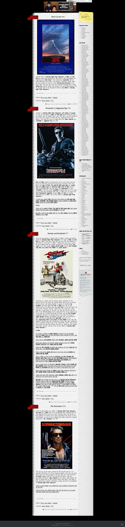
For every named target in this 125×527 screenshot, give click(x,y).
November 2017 (85, 110)
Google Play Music (86, 32)
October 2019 (85, 84)
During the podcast (42, 199)
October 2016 (85, 125)
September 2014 (85, 154)
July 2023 (84, 57)
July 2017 (84, 115)
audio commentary (86, 184)
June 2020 (84, 75)
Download (55, 97)
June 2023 (84, 58)
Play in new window (46, 97)
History (83, 201)
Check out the (40, 208)
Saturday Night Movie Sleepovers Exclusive (86, 214)
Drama (83, 195)
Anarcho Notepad (62, 525)
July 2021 (84, 68)
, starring (70, 213)
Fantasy (66, 229)
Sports (83, 220)
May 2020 (84, 76)
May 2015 (84, 144)
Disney (83, 194)
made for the (56, 213)
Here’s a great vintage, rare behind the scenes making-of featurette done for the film (56, 486)
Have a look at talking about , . (56, 340)
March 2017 (84, 119)
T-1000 (46, 214)
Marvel (83, 208)
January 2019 (84, 94)
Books (60, 229)
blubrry (83, 34)
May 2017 (84, 117)
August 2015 (84, 141)
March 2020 (84, 78)
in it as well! (61, 210)
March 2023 (84, 61)
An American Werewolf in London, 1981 (85, 290)
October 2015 (85, 139)
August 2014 (84, 155)
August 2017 (84, 113)
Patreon (83, 27)
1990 (68, 199)
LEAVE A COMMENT (73, 104)
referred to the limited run (58, 199)
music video (67, 208)
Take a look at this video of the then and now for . (55, 353)
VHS (62, 213)
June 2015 (84, 143)
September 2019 (85, 85)
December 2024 (85, 47)
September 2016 (85, 126)
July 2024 (84, 50)
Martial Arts (84, 207)
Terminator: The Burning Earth (48, 201)
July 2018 (84, 101)
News (83, 211)
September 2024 (85, 49)
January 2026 (84, 45)
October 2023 (85, 56)
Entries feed (84, 251)
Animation (84, 182)
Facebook (84, 29)
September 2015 (85, 140)
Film (83, 198)
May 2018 (84, 103)
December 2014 (85, 150)
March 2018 (84, 105)
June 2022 (84, 66)
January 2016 (84, 135)
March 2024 (84, 53)
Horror (63, 509)
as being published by (63, 201)
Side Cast (84, 218)
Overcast (84, 35)
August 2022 (84, 65)
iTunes (83, 31)
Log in (83, 250)
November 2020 (85, 69)
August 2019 (84, 86)
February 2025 (85, 46)
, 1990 (85, 234)
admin (83, 235)
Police (83, 212)
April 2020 (84, 77)
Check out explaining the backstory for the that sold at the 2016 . (56, 348)
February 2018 (85, 107)
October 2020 (85, 70)
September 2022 (85, 64)
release (66, 213)
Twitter (83, 30)
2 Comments (74, 229)
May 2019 (84, 89)
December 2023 (85, 55)
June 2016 (84, 129)
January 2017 (84, 121)
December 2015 (85, 136)
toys (83, 224)
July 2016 (84, 128)
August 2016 (84, 127)
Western (83, 226)
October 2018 (85, 97)
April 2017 (84, 118)
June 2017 (84, 116)
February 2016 (85, 134)
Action (53, 229)
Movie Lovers (85, 209)
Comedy (63, 104)
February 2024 (85, 54)
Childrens (57, 104)
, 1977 (58, 233)
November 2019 (85, 83)
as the (42, 214)
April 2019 (84, 91)
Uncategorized (85, 225)
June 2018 (84, 102)
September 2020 (85, 71)
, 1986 (58, 17)
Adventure (53, 104)
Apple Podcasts (46, 100)
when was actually (44, 202)
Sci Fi (67, 104)
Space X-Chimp (70, 525)
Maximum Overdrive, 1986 (86, 171)
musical (83, 210)
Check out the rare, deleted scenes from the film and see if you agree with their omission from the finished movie (55, 491)
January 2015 (84, 149)
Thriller (68, 509)
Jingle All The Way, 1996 (87, 166)
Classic (60, 104)
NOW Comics (53, 202)
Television (84, 221)
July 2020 (84, 73)
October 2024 (85, 48)
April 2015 (84, 146)
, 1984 (58, 406)
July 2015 (84, 142)
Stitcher (83, 33)
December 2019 (85, 81)
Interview (84, 204)
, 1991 (58, 108)
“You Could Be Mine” (58, 208)
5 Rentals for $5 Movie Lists (86, 179)
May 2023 (84, 60)
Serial (83, 217)
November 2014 (85, 151)
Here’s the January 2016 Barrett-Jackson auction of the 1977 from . (55, 343)
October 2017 (85, 111)
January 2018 (84, 108)
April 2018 (84, 104)
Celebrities (84, 186)
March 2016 (84, 133)
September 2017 (85, 112)
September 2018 (85, 99)
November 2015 (85, 138)
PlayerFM (84, 37)
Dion (49, 199)
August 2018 (84, 100)
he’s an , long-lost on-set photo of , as (56, 386)
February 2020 (85, 79)
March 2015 (84, 147)
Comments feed (85, 253)
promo (50, 213)
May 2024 (84, 52)
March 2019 (84, 92)
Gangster (84, 200)
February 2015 (85, 148)
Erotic (83, 196)
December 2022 (85, 62)
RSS (52, 100)
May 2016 (84, 131)
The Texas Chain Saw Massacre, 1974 (86, 168)
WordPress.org (85, 254)
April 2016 (84, 132)
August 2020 (84, 72)
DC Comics (84, 193)
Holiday (83, 202)
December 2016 (85, 123)
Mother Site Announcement (85, 164)
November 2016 (85, 124)
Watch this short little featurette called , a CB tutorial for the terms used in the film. (56, 376)
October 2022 (85, 63)
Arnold (55, 210)
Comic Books (84, 190)
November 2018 (85, 96)
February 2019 (85, 93)
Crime (83, 192)
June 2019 (84, 88)
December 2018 (85, 95)
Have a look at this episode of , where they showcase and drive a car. (56, 371)
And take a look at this (42, 213)
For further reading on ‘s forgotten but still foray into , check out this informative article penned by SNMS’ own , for (56, 335)
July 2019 (84, 87)
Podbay (83, 38)
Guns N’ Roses (48, 208)
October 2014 (85, 152)
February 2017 (85, 120)
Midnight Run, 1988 (86, 165)
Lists (83, 205)
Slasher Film (84, 219)
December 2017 (85, 109)
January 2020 (85, 80)
